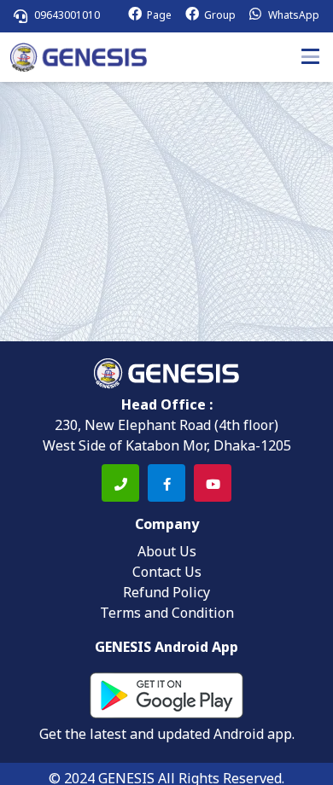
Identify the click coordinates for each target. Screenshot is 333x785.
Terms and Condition (167, 614)
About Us (166, 553)
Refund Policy (166, 593)
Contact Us (167, 573)
